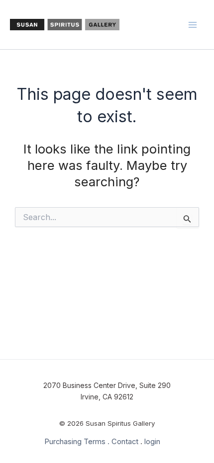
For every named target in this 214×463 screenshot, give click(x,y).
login (152, 441)
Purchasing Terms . (76, 441)
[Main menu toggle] (193, 24)
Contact (124, 441)
